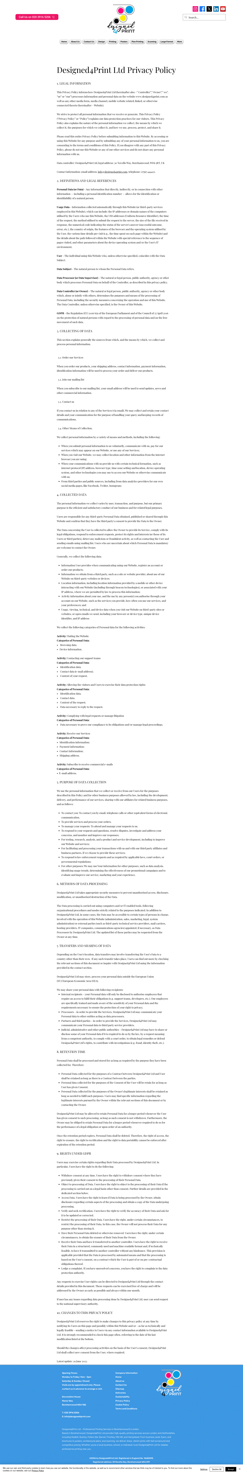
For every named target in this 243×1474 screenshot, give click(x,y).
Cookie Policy (122, 1404)
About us (119, 1381)
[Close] (239, 1469)
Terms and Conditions (126, 1408)
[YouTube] (223, 9)
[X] (209, 9)
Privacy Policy (122, 1401)
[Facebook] (202, 9)
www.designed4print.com (150, 96)
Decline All (216, 1469)
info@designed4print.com (112, 171)
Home (118, 1377)
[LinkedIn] (216, 9)
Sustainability (122, 1396)
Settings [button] (203, 1469)
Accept (231, 1469)
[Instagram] (195, 9)
